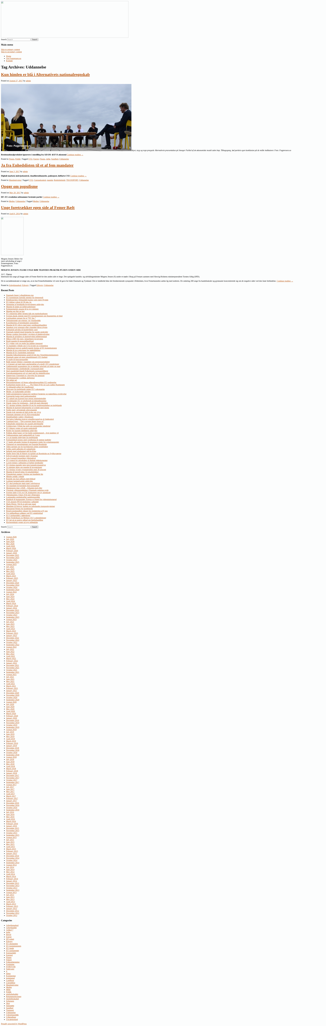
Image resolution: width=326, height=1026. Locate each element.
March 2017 (11, 796)
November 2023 (12, 613)
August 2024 (11, 592)
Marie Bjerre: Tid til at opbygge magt (21, 504)
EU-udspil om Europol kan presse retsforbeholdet (26, 398)
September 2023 (12, 617)
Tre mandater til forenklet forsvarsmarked (22, 486)
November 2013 (12, 886)
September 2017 (12, 782)
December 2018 (12, 748)
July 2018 (10, 759)
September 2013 (12, 890)
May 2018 (10, 764)
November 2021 (12, 668)
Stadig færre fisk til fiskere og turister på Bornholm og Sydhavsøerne (33, 453)
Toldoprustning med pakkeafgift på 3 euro (23, 435)
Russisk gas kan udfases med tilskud (20, 479)
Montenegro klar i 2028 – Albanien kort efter (24, 488)
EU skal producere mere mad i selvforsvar (23, 483)
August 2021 (11, 674)
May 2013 (10, 899)
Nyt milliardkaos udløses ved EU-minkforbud (24, 513)
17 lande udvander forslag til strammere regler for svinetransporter (32, 442)
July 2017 (10, 787)
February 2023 (12, 633)
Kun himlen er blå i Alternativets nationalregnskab (45, 74)
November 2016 (12, 805)
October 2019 (11, 725)
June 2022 (10, 652)
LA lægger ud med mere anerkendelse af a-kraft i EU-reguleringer (32, 364)
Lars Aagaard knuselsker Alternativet (21, 458)
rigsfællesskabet (12, 999)
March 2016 (11, 821)
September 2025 (12, 562)
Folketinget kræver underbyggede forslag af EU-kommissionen (31, 348)
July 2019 (10, 732)
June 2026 (10, 541)
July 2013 (10, 895)
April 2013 (10, 902)
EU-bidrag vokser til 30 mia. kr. (19, 302)
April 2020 (10, 711)
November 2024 (12, 585)
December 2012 (12, 911)
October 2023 (11, 615)
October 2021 (11, 670)
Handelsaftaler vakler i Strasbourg (19, 417)
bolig (8, 932)
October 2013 (11, 888)
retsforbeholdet (12, 994)
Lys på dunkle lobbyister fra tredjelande (22, 437)
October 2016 (11, 808)
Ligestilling (10, 983)
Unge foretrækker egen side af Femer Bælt (38, 207)
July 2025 (10, 567)
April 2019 (10, 739)
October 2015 (11, 833)
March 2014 (11, 876)
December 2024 (12, 583)
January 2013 (11, 908)
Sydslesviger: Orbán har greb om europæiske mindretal (28, 426)
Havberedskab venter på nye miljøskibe (22, 522)
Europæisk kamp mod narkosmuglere (21, 396)
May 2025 (10, 571)
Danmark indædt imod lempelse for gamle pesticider (27, 332)
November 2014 (12, 858)
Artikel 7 (9, 930)
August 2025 (11, 564)
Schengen (10, 1001)
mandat (50, 180)
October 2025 (11, 560)
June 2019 (10, 734)
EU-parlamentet (12, 951)
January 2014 (11, 881)
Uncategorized (12, 1019)
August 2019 (11, 730)
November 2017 (12, 778)
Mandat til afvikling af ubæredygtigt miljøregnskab (26, 336)
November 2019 (12, 723)
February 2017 (12, 798)
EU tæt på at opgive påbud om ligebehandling (24, 520)
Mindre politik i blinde (15, 476)
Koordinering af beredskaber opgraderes (22, 323)
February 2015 (12, 851)
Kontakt (9, 61)
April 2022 (10, 656)
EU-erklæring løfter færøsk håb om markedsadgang (26, 314)
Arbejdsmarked (15, 285)
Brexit (8, 934)
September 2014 (12, 863)
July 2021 (10, 677)
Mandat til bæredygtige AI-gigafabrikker (22, 472)
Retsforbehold (59, 180)
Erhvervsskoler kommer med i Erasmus (22, 456)
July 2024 (10, 594)
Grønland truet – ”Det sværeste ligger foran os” (25, 421)
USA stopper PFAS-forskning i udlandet (22, 502)
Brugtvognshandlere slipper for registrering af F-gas (27, 511)
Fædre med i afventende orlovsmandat (21, 410)
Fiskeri (9, 960)
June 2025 (10, 569)
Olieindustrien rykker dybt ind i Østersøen (23, 495)
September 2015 (12, 835)
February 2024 (12, 606)
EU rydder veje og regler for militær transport (24, 343)
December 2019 (12, 720)
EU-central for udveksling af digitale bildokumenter (26, 460)
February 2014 (12, 879)
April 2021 (10, 684)
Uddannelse (64, 159)
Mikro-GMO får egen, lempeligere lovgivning (24, 339)
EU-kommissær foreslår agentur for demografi (24, 297)
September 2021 (12, 672)
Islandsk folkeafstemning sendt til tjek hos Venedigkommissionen (32, 355)
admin (28, 81)
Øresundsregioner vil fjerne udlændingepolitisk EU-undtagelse (31, 382)
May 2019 (10, 736)
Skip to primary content (10, 49)
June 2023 (10, 624)
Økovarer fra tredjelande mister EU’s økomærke (25, 389)
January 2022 (11, 663)
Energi (36, 159)
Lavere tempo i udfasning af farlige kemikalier (24, 463)
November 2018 (12, 750)
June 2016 (10, 814)
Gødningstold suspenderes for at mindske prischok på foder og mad (33, 366)
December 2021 (12, 665)
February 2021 (12, 688)
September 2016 (12, 810)
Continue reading (75, 155)
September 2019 (12, 727)
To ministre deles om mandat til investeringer (24, 467)
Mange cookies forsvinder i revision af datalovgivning (27, 334)
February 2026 (12, 551)
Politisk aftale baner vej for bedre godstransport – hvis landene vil (32, 433)
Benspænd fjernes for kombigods (19, 509)
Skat (8, 1003)
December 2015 (12, 828)
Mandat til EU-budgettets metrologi (20, 353)
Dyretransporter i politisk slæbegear (20, 378)
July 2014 (10, 867)
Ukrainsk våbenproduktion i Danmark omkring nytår (27, 490)
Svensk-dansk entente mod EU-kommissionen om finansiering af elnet (34, 316)
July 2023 (10, 622)
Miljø (8, 990)
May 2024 (10, 599)
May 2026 (10, 544)
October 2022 (11, 642)
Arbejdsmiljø (11, 928)
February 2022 (12, 661)
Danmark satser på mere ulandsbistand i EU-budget (26, 357)
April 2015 (10, 847)
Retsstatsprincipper (13, 996)
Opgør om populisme (19, 186)
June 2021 (10, 679)
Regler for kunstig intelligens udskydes (21, 431)
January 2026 (11, 553)
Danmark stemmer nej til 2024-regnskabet (23, 414)
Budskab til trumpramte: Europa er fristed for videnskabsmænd (31, 499)
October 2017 (11, 780)
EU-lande (10, 948)
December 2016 (12, 803)
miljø (48, 159)
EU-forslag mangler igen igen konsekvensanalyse (26, 465)
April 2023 (10, 629)
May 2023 (10, 626)
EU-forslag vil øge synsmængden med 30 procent (26, 470)
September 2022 (12, 645)
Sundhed (54, 159)
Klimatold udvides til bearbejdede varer (22, 330)
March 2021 (11, 686)
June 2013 (10, 897)
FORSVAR (11, 967)
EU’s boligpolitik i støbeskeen (18, 515)
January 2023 (11, 635)
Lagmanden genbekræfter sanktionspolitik (23, 497)
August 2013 (11, 892)
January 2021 (11, 691)
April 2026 (10, 546)
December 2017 (12, 775)
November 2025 (12, 557)
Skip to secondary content (11, 52)
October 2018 (11, 752)
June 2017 (10, 789)
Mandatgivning (15, 180)
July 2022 (10, 649)
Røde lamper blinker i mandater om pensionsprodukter (28, 362)
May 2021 (10, 681)
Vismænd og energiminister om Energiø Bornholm (26, 444)
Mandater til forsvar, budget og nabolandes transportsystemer (30, 506)
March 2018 (11, 769)
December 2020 (12, 693)
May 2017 (10, 791)
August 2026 (11, 537)
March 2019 (11, 741)
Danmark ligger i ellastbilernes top (20, 295)
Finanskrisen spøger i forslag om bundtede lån (24, 474)
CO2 (30, 159)
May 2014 (10, 872)
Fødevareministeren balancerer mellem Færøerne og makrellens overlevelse (36, 394)
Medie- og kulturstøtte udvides (18, 392)
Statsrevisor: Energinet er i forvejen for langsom (25, 375)
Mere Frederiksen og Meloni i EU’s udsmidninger (26, 518)
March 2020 (11, 713)
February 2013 (12, 906)
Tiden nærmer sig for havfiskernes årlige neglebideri (27, 447)
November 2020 (12, 695)
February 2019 (12, 743)
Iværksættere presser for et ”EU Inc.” (21, 318)
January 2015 (11, 853)
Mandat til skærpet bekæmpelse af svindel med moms (27, 408)
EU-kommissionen (13, 946)
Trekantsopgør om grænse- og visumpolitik (23, 320)
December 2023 (12, 610)
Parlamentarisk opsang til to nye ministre (22, 309)
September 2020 (12, 700)
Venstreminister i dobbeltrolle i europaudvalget (24, 369)
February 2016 (12, 824)
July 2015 (10, 840)
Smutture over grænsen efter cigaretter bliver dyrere (26, 327)
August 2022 (11, 647)
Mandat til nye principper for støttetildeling (23, 350)
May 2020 (10, 709)
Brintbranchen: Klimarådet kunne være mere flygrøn (27, 300)
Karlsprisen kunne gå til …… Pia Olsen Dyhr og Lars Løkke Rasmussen (35, 385)
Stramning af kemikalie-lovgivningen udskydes (25, 304)
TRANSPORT (72, 180)
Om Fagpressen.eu (13, 58)
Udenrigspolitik (12, 1015)
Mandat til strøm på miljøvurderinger (21, 307)
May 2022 (10, 654)
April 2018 (10, 766)
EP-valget (10, 939)
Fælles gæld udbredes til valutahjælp (20, 449)
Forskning (10, 964)
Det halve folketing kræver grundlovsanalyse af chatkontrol (30, 419)
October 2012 (11, 915)
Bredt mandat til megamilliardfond (20, 341)
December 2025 (12, 555)
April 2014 (10, 874)
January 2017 (11, 801)
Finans (11, 159)
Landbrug (10, 980)
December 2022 (12, 638)
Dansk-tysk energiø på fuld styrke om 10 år (23, 412)
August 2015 (11, 837)
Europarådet (11, 953)
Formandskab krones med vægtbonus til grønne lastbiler (28, 440)
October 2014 (11, 860)
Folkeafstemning (12, 962)
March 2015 (11, 849)
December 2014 (12, 856)
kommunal (10, 978)
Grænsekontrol (40, 180)
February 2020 (12, 716)
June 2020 (10, 707)
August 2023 (11, 619)
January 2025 (11, 580)
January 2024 (11, 608)
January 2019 (11, 746)
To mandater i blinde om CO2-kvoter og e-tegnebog (27, 346)
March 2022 (11, 658)
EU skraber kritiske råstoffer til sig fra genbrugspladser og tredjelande (34, 405)
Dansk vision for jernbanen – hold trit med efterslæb (27, 403)
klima (8, 973)
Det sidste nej (11, 380)
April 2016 (10, 819)
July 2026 (10, 539)
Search (3, 39)
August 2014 (11, 865)
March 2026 (11, 548)
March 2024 (11, 603)
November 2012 (12, 913)
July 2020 (10, 704)
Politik (18, 159)
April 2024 (10, 601)
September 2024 (12, 590)
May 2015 (10, 844)
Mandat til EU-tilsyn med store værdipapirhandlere (26, 325)
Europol (9, 955)
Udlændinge (11, 1017)
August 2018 (11, 757)
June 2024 (10, 596)
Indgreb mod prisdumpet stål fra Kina (21, 451)
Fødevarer (10, 969)
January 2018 (11, 773)
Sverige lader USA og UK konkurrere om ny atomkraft (28, 492)
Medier (12, 201)
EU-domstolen (12, 944)
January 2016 (11, 826)
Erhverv (25, 285)
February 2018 (12, 771)
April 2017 (10, 794)
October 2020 (11, 697)
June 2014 (10, 869)
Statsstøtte (10, 1006)
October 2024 (11, 587)
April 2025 (10, 574)
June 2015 (10, 842)
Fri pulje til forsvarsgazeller (17, 359)
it (6, 971)
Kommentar (11, 976)
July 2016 (10, 812)
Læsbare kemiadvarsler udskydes (19, 481)
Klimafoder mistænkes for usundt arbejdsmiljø (24, 424)
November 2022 (12, 640)
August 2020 (11, 702)
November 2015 (12, 830)
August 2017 (11, 785)
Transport (10, 1010)
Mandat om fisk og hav (15, 311)
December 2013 (12, 883)
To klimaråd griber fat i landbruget (20, 387)
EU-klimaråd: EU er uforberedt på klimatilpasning (26, 401)
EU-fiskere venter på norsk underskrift (21, 428)
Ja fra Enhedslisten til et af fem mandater (37, 165)
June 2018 (10, 762)
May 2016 (10, 817)
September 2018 (12, 755)
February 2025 (12, 578)
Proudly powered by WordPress (14, 1024)
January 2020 (11, 718)
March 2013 (11, 904)
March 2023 (11, 631)
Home (8, 56)
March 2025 (11, 576)
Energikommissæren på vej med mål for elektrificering (28, 373)
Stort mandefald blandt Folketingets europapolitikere (27, 371)
